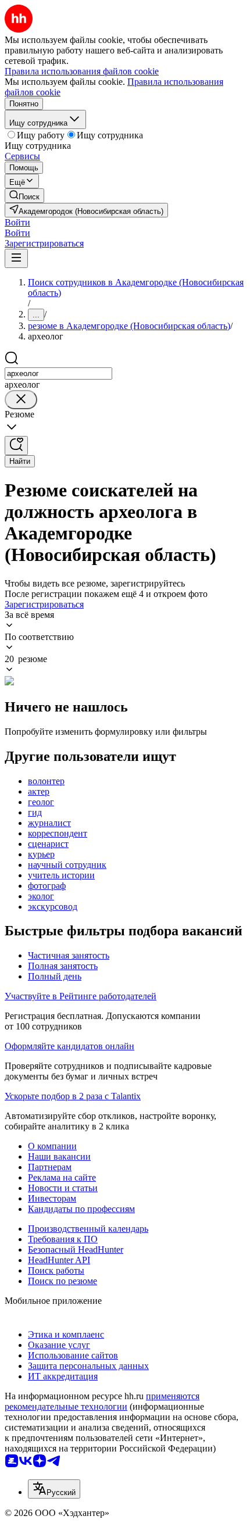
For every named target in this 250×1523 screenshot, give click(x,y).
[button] (17, 222)
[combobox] (58, 373)
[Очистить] (21, 399)
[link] (24, 195)
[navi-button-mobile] (16, 258)
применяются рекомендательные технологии (102, 1401)
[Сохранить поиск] (16, 445)
